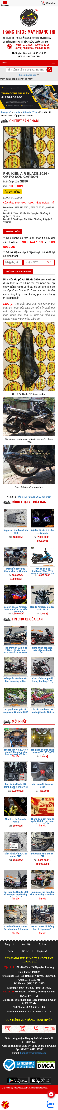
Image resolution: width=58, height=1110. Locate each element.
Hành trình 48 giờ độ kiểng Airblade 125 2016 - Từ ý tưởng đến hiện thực (42, 682)
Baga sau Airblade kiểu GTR (16, 532)
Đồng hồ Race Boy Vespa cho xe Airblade (15, 570)
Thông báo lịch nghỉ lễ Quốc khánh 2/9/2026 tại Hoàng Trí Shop (42, 821)
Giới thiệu (26, 944)
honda (17, 112)
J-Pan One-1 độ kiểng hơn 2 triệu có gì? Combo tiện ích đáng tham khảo (42, 930)
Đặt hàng (15, 191)
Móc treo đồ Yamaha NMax (16, 820)
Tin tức (11, 951)
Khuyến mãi (42, 951)
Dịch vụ (42, 944)
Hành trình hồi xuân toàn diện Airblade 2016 (42, 650)
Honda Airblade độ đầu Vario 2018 (42, 608)
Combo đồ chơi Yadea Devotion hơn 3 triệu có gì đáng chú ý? (16, 929)
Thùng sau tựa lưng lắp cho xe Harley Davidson (42, 893)
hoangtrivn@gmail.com (33, 1053)
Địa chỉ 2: (8, 991)
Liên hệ (25, 951)
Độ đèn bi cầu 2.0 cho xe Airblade (42, 532)
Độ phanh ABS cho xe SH (42, 855)
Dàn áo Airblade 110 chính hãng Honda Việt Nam (16, 787)
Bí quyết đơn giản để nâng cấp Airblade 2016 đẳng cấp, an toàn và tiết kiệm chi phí (15, 713)
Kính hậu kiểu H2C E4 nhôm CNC (16, 855)
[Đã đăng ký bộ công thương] (19, 1064)
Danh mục (5, 5)
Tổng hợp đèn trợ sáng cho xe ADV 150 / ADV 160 (42, 752)
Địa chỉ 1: (9, 967)
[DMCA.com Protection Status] (45, 1064)
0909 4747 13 (31, 242)
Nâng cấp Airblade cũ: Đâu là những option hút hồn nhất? (15, 681)
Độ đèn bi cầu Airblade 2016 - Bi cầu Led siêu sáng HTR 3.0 (16, 609)
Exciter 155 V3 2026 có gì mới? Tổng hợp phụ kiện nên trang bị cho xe (16, 753)
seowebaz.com (21, 1087)
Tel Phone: (20, 983)
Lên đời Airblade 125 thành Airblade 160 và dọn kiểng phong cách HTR (42, 713)
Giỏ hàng (51, 3)
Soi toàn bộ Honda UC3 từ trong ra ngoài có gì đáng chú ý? (16, 894)
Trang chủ (6, 112)
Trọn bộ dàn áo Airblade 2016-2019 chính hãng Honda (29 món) (42, 572)
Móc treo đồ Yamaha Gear (42, 785)
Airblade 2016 (30, 112)
